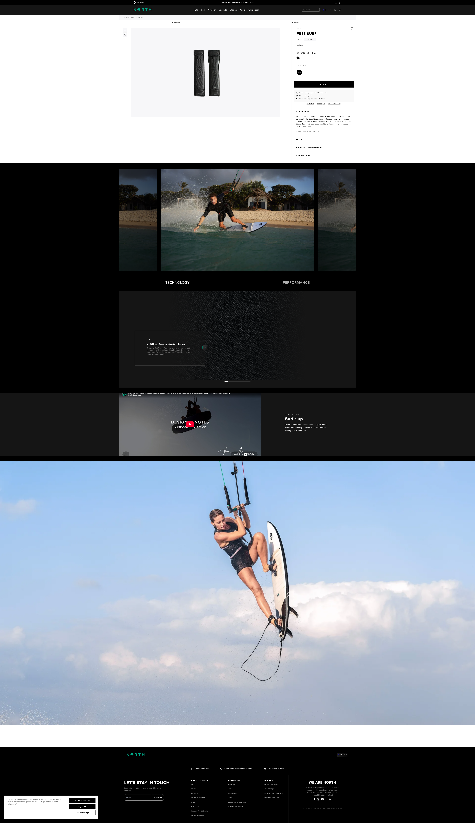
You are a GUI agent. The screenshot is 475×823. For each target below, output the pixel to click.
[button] (306, 126)
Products (126, 17)
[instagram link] (318, 799)
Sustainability (232, 793)
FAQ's (193, 784)
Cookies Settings (82, 813)
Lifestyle (223, 10)
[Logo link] (142, 10)
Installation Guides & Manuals (274, 793)
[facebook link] (314, 799)
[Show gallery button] (125, 30)
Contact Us (195, 793)
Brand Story (232, 784)
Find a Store (195, 807)
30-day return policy (305, 96)
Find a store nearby (334, 104)
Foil (203, 10)
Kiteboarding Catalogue (272, 784)
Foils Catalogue (269, 789)
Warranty (194, 802)
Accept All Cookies (82, 800)
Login (339, 3)
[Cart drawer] (339, 10)
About (242, 10)
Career (230, 798)
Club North (253, 10)
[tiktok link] (326, 799)
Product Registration (198, 798)
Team (229, 789)
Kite (196, 10)
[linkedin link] (330, 799)
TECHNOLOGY (177, 282)
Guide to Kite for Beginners (237, 802)
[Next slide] (204, 347)
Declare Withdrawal (197, 815)
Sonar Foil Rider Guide (271, 798)
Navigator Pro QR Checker (200, 811)
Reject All (82, 806)
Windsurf (212, 10)
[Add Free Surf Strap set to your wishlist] (352, 28)
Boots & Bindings (137, 17)
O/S (299, 72)
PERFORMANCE (296, 282)
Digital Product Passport (236, 807)
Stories (233, 10)
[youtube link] (322, 799)
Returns (193, 789)
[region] (51, 807)
